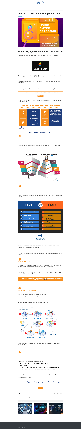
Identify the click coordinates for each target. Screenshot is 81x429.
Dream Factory (21, 16)
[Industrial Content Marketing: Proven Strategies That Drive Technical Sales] (40, 408)
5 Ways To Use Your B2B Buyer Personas (39, 13)
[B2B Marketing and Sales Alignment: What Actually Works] (56, 408)
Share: (19, 393)
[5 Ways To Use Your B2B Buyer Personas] (40, 32)
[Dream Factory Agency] (40, 3)
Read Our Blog (40, 95)
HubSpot (45, 279)
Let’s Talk (40, 387)
